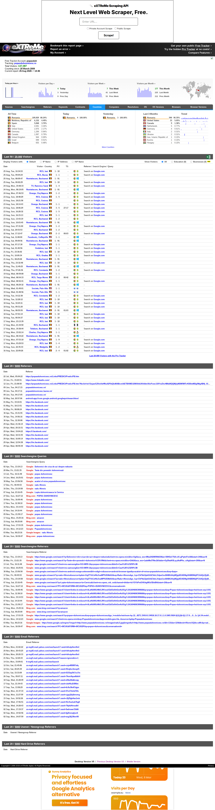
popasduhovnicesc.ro (25, 63)
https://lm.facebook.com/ (37, 402)
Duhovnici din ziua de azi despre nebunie (53, 467)
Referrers (47, 107)
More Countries (108, 147)
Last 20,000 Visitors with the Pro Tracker (107, 356)
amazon (40, 518)
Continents (80, 107)
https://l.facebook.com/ (36, 431)
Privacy (211, 766)
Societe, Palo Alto (40, 288)
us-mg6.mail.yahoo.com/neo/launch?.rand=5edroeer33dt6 (52, 709)
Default (32, 162)
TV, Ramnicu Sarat (39, 186)
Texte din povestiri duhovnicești (49, 470)
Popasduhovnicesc (43, 529)
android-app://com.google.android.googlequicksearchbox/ (52, 398)
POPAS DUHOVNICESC (47, 496)
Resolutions (133, 107)
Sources (9, 107)
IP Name (46, 162)
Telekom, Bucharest (39, 329)
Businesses (199, 162)
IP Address (62, 162)
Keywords (63, 107)
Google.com (99, 171)
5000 (17, 366)
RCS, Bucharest (41, 219)
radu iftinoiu (40, 485)
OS (145, 107)
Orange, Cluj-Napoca (38, 193)
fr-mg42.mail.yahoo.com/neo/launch (42, 662)
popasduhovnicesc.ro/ (36, 387)
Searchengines (28, 107)
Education (179, 162)
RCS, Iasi (44, 171)
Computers (114, 107)
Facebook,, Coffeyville (38, 237)
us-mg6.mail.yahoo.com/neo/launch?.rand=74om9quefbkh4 (53, 676)
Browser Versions (198, 107)
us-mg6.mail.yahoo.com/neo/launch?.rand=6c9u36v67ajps (52, 687)
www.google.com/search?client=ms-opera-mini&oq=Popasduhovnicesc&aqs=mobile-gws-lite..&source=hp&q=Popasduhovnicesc (93, 619)
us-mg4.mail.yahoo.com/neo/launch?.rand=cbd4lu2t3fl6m (52, 684)
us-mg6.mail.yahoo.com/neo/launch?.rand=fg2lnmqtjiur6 (52, 713)
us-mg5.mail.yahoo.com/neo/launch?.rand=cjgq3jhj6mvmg (53, 695)
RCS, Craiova (42, 197)
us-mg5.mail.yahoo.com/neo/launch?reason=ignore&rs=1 (52, 658)
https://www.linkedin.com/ (37, 380)
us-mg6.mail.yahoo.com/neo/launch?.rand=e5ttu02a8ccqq (52, 680)
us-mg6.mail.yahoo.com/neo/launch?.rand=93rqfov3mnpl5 (52, 669)
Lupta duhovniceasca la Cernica (49, 492)
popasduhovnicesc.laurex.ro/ (39, 391)
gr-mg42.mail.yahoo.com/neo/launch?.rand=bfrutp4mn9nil (52, 647)
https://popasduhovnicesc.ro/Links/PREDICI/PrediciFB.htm (52, 376)
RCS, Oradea (42, 255)
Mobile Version (133, 761)
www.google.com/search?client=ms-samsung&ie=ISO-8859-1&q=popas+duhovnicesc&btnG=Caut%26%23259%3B (86, 564)
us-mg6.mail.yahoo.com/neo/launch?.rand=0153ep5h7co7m (53, 673)
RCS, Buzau (42, 175)
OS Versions (158, 107)
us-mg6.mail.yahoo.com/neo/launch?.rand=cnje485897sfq (52, 665)
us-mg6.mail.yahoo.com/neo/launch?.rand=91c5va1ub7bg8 (53, 702)
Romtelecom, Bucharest (37, 178)
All (165, 162)
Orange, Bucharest (39, 204)
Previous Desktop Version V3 (110, 761)
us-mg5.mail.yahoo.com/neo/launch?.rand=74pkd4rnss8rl (52, 706)
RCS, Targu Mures (40, 277)
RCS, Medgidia (41, 347)
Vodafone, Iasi (41, 248)
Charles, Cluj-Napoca (38, 332)
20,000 (18, 156)
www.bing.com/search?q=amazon (52, 608)
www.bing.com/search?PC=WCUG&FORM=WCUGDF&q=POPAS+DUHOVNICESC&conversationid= (81, 586)
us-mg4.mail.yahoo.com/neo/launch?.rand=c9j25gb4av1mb (53, 698)
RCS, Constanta (41, 270)
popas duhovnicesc (43, 474)
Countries (97, 107)
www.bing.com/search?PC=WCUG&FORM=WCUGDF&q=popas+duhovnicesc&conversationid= (79, 626)
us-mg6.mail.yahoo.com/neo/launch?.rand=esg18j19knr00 (52, 717)
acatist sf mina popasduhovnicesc (50, 481)
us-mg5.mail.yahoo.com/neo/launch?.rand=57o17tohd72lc (52, 691)
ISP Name (79, 162)
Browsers (176, 107)
